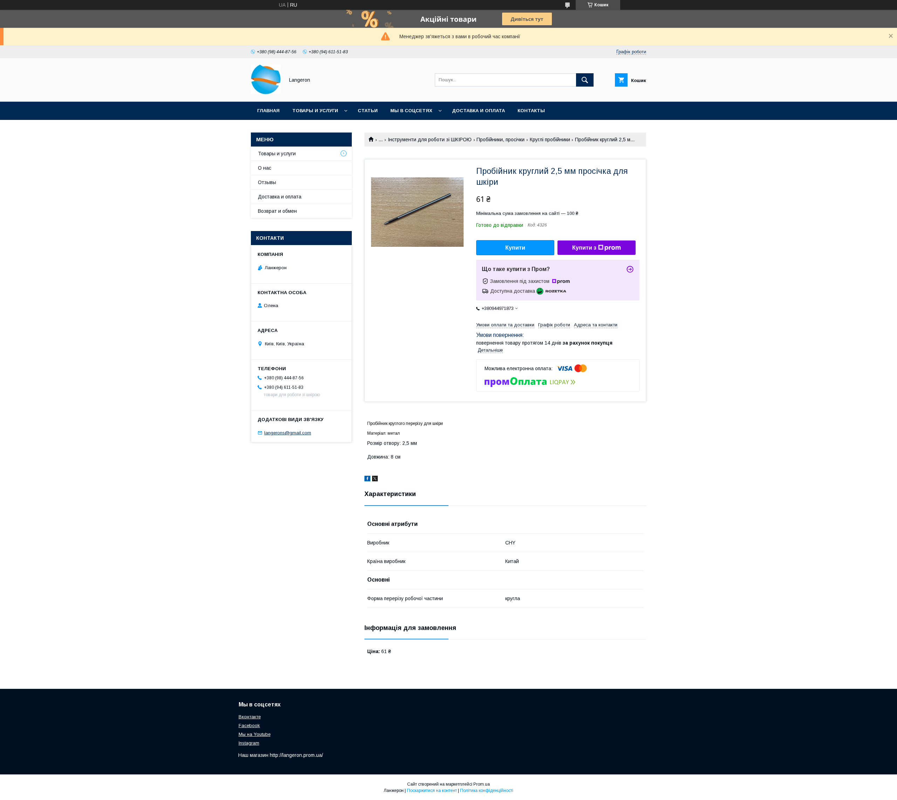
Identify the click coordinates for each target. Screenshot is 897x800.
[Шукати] (585, 80)
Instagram (249, 743)
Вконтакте (250, 716)
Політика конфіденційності (486, 790)
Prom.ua (481, 784)
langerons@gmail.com (287, 432)
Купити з (584, 248)
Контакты (531, 110)
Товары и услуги (315, 110)
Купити (515, 248)
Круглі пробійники (550, 139)
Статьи (368, 110)
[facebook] (367, 479)
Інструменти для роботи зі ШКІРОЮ (430, 139)
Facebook (249, 725)
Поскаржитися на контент (432, 790)
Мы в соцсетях (411, 110)
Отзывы (267, 182)
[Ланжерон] (266, 92)
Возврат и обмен (277, 211)
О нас (264, 168)
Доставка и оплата (478, 110)
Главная (268, 110)
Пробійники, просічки (501, 139)
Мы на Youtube (255, 734)
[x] (375, 479)
